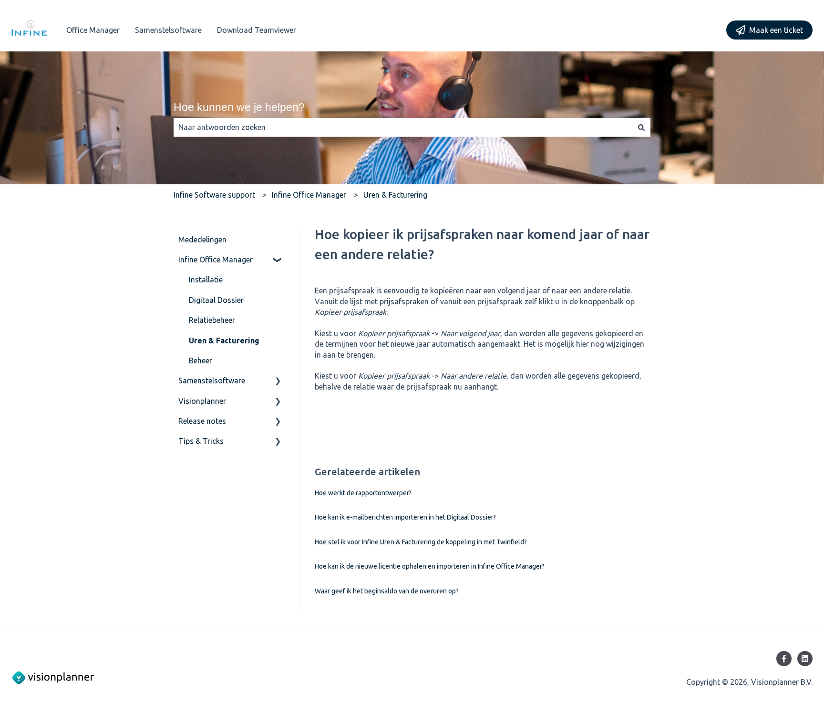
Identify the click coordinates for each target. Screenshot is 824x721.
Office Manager (93, 30)
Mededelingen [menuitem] (202, 239)
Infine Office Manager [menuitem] (215, 259)
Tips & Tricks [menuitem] (201, 441)
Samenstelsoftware (168, 30)
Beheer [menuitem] (200, 360)
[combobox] (403, 127)
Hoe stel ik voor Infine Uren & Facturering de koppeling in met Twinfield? (421, 542)
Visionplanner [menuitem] (202, 401)
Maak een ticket (776, 30)
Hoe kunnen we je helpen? (239, 107)
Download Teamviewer (256, 30)
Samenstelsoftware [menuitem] (211, 380)
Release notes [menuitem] (202, 421)
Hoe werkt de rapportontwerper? (363, 493)
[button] (278, 260)
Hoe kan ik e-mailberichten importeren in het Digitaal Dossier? (405, 517)
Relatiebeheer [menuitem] (212, 320)
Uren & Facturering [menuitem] (224, 340)
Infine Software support (214, 194)
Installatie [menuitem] (206, 279)
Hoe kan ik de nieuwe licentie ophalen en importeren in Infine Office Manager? (430, 566)
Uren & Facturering (395, 194)
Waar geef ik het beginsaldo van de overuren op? (387, 591)
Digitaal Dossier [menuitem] (216, 300)
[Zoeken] (641, 127)
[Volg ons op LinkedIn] (805, 658)
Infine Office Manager (309, 194)
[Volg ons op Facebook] (784, 658)
